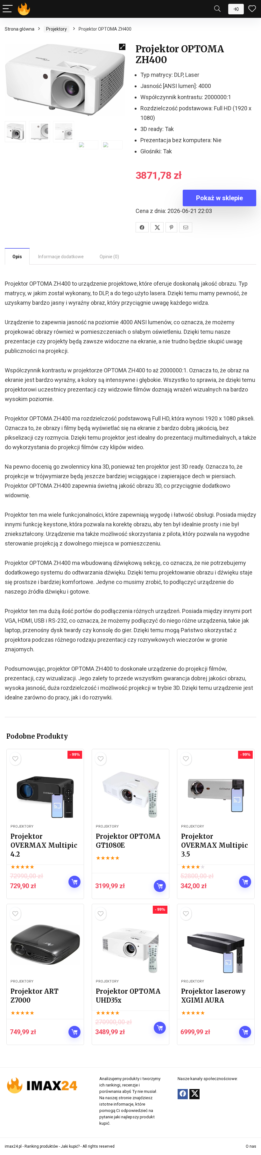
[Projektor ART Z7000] (45, 944)
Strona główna (19, 29)
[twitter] (194, 1094)
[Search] (217, 9)
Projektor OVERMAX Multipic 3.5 (214, 845)
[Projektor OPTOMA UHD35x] (130, 944)
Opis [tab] (17, 256)
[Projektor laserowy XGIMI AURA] (215, 944)
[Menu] (7, 9)
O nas (251, 1146)
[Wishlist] (252, 9)
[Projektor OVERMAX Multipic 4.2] (45, 789)
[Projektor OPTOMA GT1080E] (130, 789)
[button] (122, 47)
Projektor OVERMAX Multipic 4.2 (44, 845)
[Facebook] (183, 1094)
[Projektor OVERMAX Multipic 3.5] (215, 789)
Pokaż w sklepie (219, 198)
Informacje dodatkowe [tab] (61, 256)
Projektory (56, 29)
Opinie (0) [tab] (109, 256)
